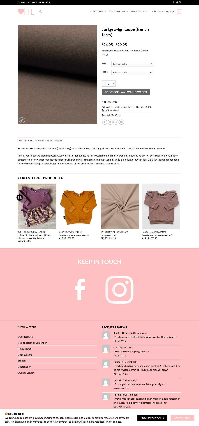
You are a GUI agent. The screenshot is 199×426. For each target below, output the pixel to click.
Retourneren (25, 348)
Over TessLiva (137, 11)
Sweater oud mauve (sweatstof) (157, 235)
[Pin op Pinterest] (121, 122)
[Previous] (18, 215)
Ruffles (105, 72)
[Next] (180, 215)
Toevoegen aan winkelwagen (126, 92)
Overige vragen (26, 372)
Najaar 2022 (145, 107)
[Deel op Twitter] (110, 122)
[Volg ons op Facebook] (174, 2)
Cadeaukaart (25, 354)
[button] (166, 11)
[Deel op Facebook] (104, 122)
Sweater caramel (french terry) (74, 235)
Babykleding (97, 11)
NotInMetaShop (113, 115)
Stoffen (22, 360)
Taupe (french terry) (110, 110)
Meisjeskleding (117, 11)
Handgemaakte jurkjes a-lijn (126, 107)
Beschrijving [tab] (25, 140)
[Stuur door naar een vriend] (115, 122)
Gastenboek (24, 366)
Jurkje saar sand (108, 235)
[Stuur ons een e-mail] (179, 2)
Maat (104, 63)
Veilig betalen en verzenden (32, 342)
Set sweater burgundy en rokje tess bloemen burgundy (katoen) (34, 236)
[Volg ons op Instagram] (177, 2)
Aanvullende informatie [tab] (49, 140)
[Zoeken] (40, 12)
